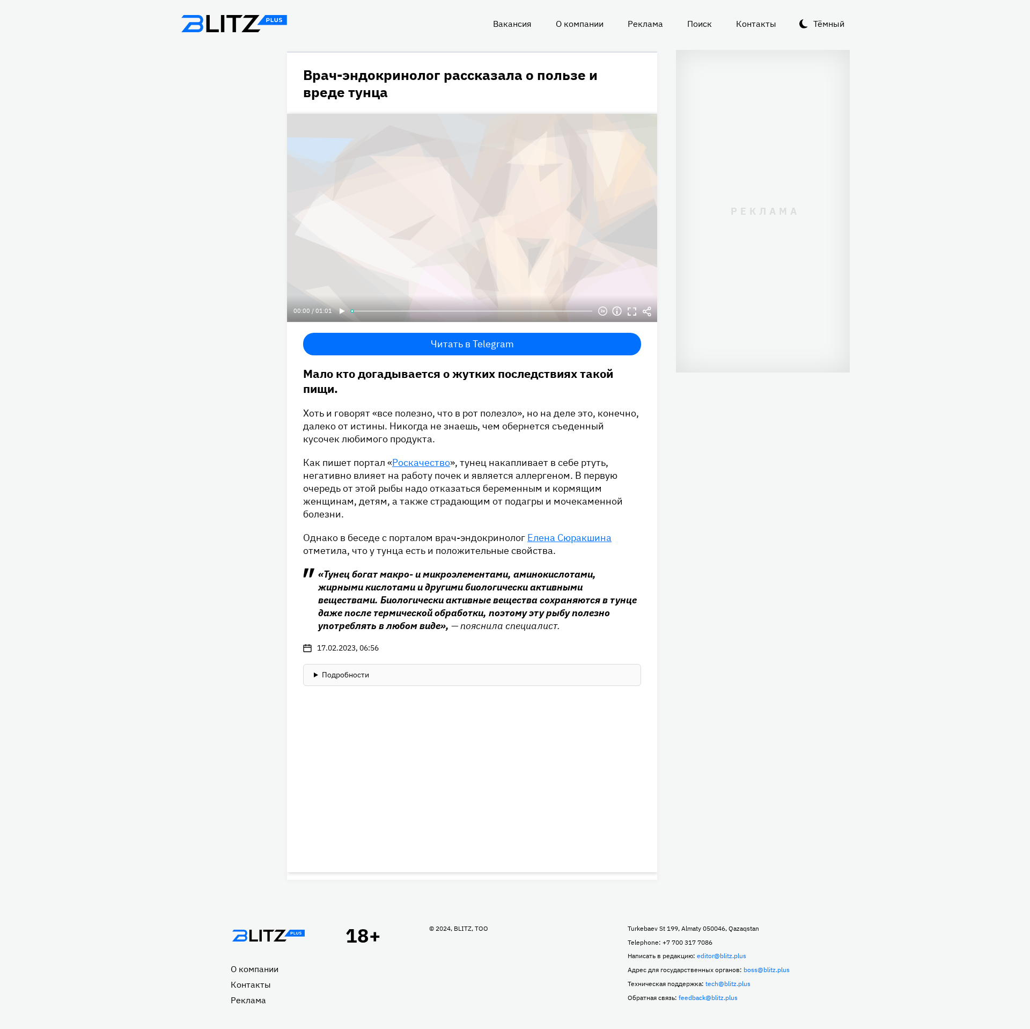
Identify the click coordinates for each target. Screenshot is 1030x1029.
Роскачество (421, 462)
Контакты (756, 23)
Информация (616, 311)
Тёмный (828, 23)
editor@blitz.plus (721, 956)
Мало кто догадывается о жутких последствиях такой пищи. (458, 381)
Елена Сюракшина (569, 537)
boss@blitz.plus (767, 970)
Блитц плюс (234, 23)
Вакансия (512, 23)
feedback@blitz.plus (708, 998)
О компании (580, 23)
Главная (268, 936)
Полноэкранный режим (631, 311)
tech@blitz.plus (728, 984)
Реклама (645, 23)
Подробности (345, 675)
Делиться (646, 311)
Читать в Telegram (472, 344)
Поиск (699, 23)
